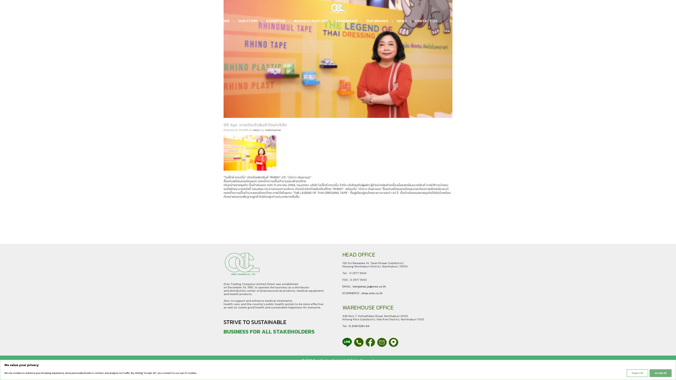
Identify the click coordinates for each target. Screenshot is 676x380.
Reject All (637, 373)
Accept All (660, 373)
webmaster (273, 130)
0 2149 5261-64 (359, 326)
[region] (338, 370)
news (256, 130)
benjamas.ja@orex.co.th (369, 286)
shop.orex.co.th (372, 293)
